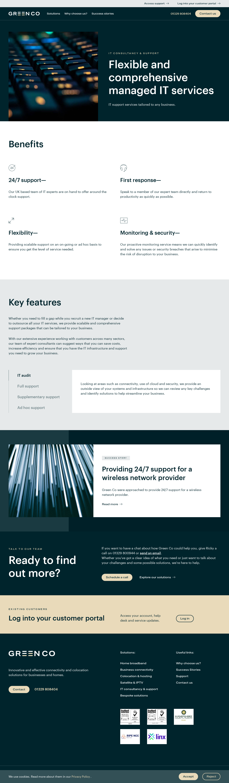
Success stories (103, 13)
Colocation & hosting (136, 676)
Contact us (207, 13)
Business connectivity (136, 669)
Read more (110, 504)
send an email (150, 553)
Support (182, 676)
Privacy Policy (81, 776)
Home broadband (133, 663)
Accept (188, 776)
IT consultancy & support (139, 689)
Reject (211, 776)
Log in (184, 618)
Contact (19, 689)
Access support (154, 3)
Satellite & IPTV (131, 682)
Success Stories (188, 669)
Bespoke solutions (134, 695)
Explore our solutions (155, 577)
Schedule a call (117, 577)
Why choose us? (75, 13)
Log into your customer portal (196, 3)
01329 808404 (181, 13)
